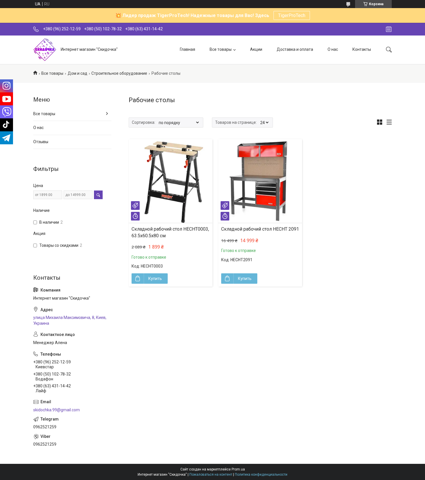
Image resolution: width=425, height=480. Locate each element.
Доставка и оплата (295, 49)
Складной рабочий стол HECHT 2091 (260, 229)
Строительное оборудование (119, 73)
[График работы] (388, 29)
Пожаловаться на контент (210, 474)
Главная (187, 49)
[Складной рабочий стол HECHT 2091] (260, 181)
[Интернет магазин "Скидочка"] (44, 49)
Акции (256, 49)
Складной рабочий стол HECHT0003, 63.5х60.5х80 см (170, 232)
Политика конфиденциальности (261, 474)
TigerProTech (291, 15)
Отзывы (40, 141)
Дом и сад (77, 73)
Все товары (221, 49)
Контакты (361, 49)
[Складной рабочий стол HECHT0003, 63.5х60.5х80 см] (170, 181)
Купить (155, 278)
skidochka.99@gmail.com (56, 410)
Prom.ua (238, 469)
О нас (333, 49)
